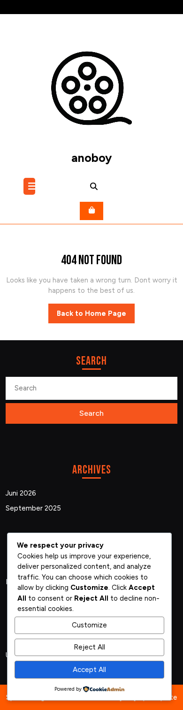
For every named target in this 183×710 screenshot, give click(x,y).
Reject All (89, 647)
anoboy (91, 158)
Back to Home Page (96, 316)
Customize (89, 625)
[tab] (30, 186)
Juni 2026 (21, 493)
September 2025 (33, 508)
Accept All (89, 669)
